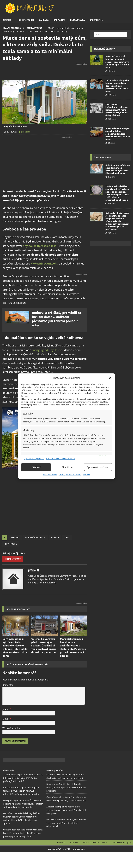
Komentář (7, 684)
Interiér (6, 20)
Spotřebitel (96, 20)
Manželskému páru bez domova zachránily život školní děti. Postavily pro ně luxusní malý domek (73, 647)
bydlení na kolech (35, 537)
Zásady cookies (50, 474)
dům (67, 537)
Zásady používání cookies (70, 474)
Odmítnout (67, 467)
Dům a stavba (77, 20)
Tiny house (11, 543)
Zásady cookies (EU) (121, 842)
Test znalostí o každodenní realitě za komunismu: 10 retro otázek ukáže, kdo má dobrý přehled (116, 110)
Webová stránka (11, 728)
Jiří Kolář (33, 570)
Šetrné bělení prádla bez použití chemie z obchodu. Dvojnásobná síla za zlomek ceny (117, 169)
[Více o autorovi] (47, 582)
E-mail (6, 718)
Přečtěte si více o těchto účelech (60, 458)
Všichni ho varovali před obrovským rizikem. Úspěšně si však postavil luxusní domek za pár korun (44, 645)
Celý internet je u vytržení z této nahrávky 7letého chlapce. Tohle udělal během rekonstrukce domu (15, 647)
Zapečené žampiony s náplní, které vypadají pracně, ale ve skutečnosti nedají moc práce (66, 810)
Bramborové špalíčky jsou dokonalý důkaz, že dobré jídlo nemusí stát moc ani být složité (66, 787)
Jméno (6, 709)
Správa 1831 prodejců (34, 458)
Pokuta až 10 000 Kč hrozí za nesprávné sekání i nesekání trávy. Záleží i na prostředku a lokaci (117, 62)
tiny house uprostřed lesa (39, 246)
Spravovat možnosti (98, 467)
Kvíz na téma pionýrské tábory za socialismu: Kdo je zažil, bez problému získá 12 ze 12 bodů (117, 86)
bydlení (15, 537)
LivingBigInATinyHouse (47, 350)
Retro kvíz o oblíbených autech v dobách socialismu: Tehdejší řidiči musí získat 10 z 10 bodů (117, 134)
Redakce (61, 842)
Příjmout (36, 467)
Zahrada (43, 20)
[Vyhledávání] (110, 34)
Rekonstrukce (26, 20)
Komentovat (13, 558)
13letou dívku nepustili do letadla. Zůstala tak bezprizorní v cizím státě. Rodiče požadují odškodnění (23, 778)
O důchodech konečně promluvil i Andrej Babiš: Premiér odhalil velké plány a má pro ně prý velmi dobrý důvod (22, 833)
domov (55, 537)
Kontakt (86, 474)
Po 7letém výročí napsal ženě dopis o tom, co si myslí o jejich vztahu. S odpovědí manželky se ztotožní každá (21, 791)
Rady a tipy (59, 20)
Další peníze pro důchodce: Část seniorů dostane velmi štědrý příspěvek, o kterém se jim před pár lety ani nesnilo (23, 804)
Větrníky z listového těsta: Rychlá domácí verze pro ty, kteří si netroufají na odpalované (66, 823)
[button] (110, 377)
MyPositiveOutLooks (44, 263)
